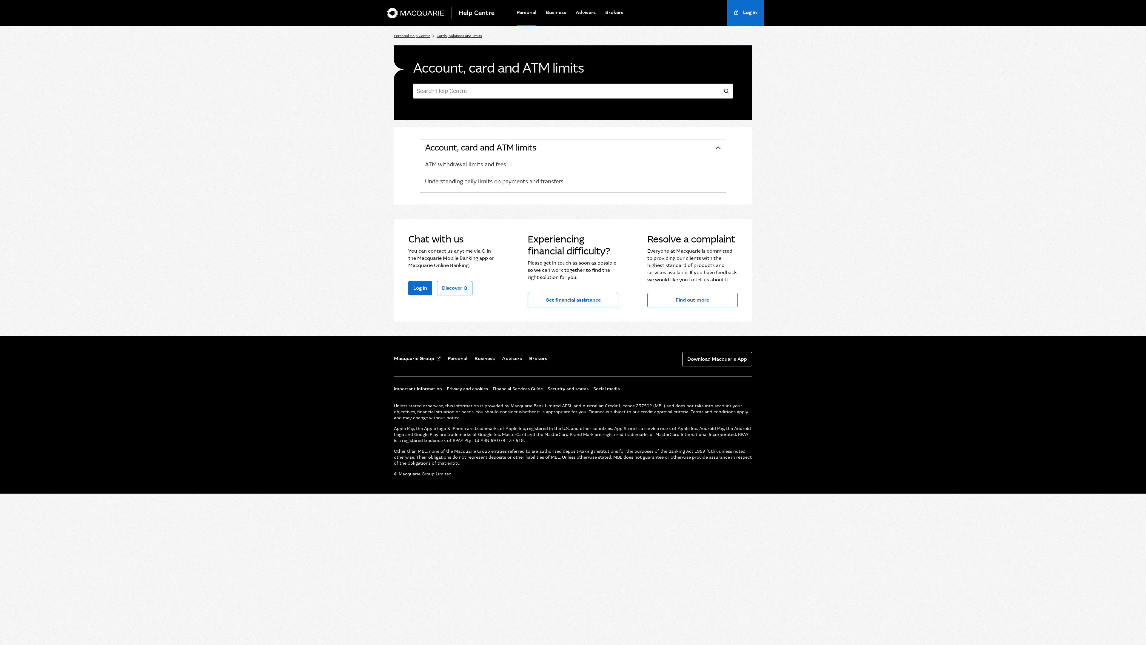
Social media (606, 388)
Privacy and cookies (467, 388)
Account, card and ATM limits (480, 147)
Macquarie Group (414, 358)
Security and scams (568, 388)
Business (556, 12)
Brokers (614, 12)
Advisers (586, 12)
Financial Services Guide (518, 388)
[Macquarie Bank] (415, 13)
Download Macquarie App (717, 359)
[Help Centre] (479, 13)
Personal (526, 12)
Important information (418, 388)
